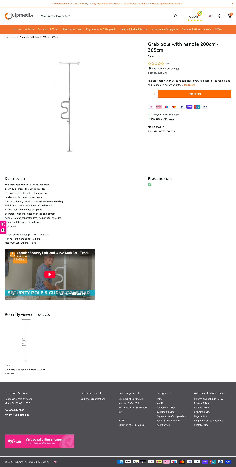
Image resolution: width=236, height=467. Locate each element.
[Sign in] (221, 16)
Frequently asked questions (208, 420)
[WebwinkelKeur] (39, 441)
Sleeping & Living (72, 29)
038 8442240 (16, 410)
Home (17, 29)
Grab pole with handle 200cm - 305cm (25, 369)
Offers (218, 29)
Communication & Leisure (196, 29)
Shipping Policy (202, 411)
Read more (189, 85)
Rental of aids (201, 424)
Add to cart (195, 93)
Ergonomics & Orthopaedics (171, 416)
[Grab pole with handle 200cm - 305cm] (26, 340)
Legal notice (200, 416)
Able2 (151, 55)
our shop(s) (173, 68)
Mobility (29, 29)
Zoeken (175, 16)
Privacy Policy (201, 403)
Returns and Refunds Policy (208, 398)
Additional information (209, 393)
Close (232, 3)
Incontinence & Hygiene (164, 29)
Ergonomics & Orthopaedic (101, 29)
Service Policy (201, 407)
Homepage (10, 37)
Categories (163, 393)
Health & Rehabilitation (133, 29)
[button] (155, 91)
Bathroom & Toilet (48, 29)
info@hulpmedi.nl (19, 414)
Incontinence (163, 424)
